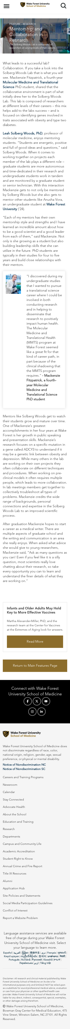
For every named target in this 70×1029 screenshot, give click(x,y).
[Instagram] (32, 711)
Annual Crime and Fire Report (22, 866)
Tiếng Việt (45, 963)
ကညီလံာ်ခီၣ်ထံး (29, 956)
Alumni (7, 881)
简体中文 (35, 952)
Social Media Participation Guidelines (27, 903)
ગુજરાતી (62, 952)
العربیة (17, 952)
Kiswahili (48, 959)
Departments (11, 836)
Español (7, 952)
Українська (26, 963)
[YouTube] (46, 701)
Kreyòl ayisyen (11, 956)
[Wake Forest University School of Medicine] (35, 735)
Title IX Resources (14, 873)
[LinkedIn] (41, 711)
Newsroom (10, 784)
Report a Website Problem (20, 918)
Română (25, 959)
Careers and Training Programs (23, 777)
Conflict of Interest (15, 910)
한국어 (42, 956)
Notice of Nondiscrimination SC (24, 769)
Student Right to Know (18, 858)
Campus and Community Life (22, 844)
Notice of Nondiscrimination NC (24, 764)
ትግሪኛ (57, 959)
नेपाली (62, 956)
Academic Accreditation (19, 851)
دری (43, 952)
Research (9, 829)
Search (62, 2)
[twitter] (37, 701)
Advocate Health (14, 807)
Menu (7, 4)
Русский (37, 959)
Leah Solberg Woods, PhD (22, 133)
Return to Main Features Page (35, 665)
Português (14, 959)
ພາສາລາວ (53, 956)
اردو (36, 963)
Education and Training (18, 821)
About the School (14, 814)
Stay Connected (13, 799)
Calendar (9, 792)
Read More (35, 641)
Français (51, 952)
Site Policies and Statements (21, 895)
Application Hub (14, 888)
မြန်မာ (25, 952)
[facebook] (28, 701)
